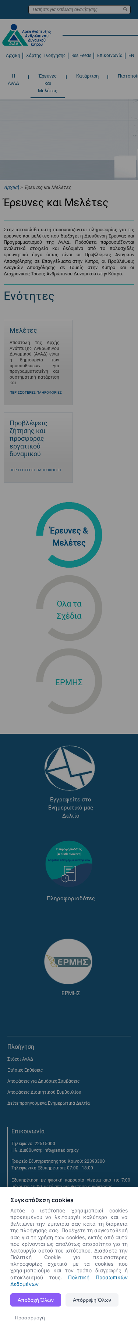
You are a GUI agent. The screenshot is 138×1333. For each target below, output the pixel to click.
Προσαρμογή (30, 1318)
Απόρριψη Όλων (92, 1300)
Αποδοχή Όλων (36, 1300)
